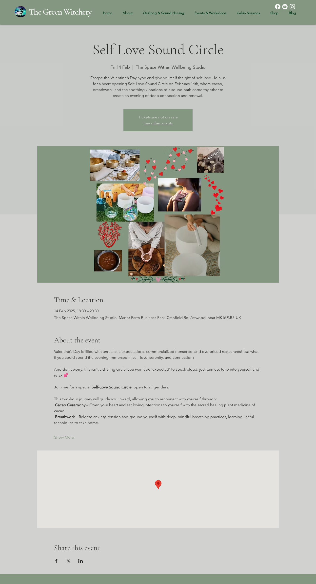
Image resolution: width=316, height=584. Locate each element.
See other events (158, 123)
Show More (64, 437)
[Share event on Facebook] (56, 561)
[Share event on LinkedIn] (80, 561)
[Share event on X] (68, 561)
